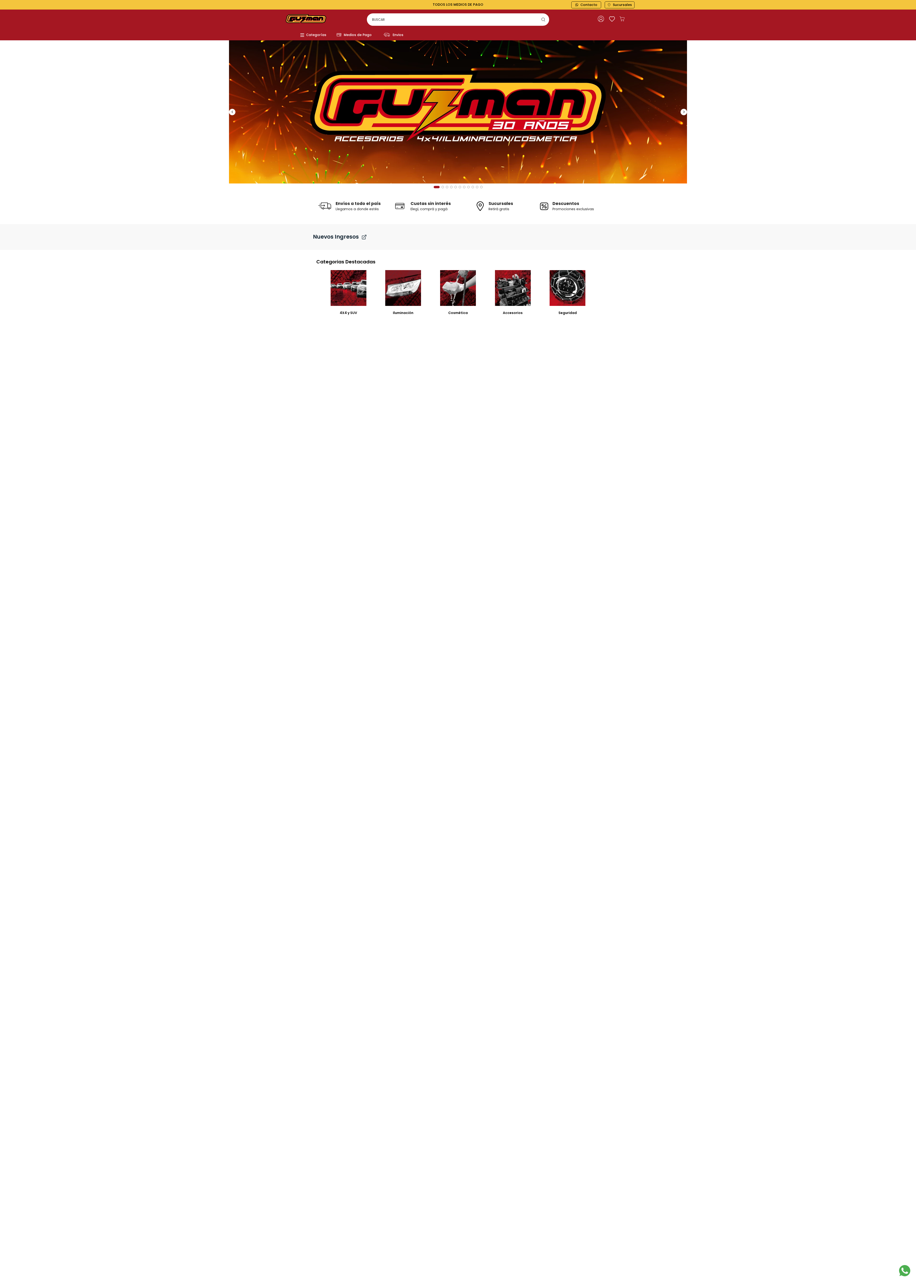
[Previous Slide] (232, 112)
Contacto (588, 4)
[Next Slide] (684, 112)
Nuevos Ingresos (336, 237)
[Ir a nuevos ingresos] (364, 237)
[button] (435, 187)
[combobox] (458, 19)
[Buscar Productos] (544, 19)
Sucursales (622, 4)
